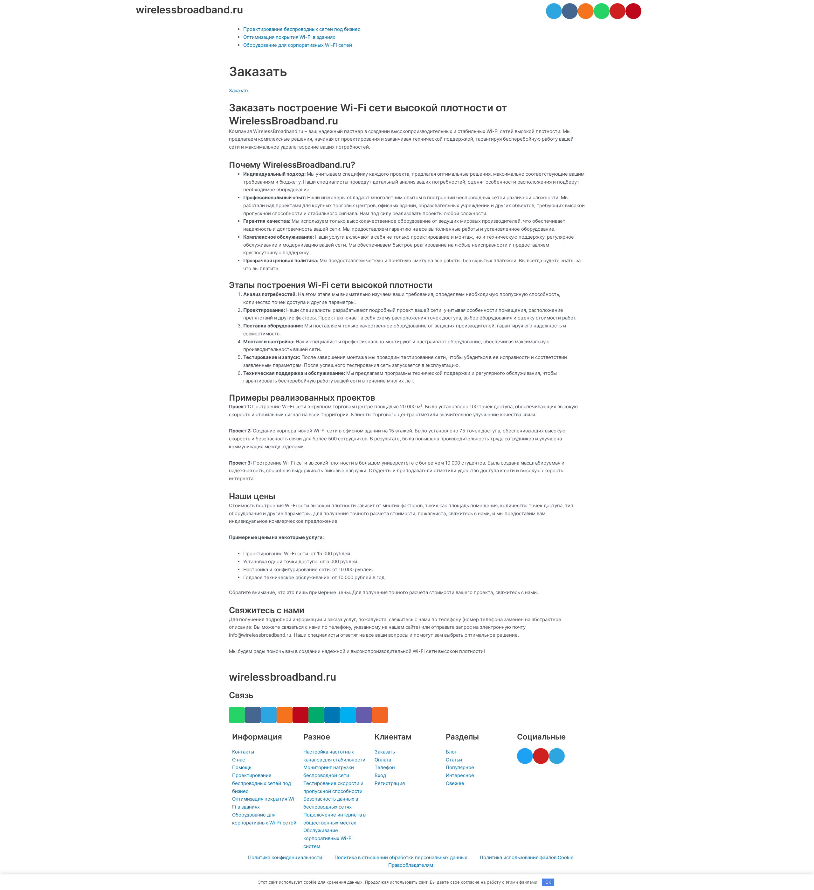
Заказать (239, 91)
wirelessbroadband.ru (189, 10)
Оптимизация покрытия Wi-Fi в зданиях (289, 37)
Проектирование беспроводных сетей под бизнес (301, 29)
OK (548, 882)
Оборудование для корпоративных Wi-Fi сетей (297, 45)
